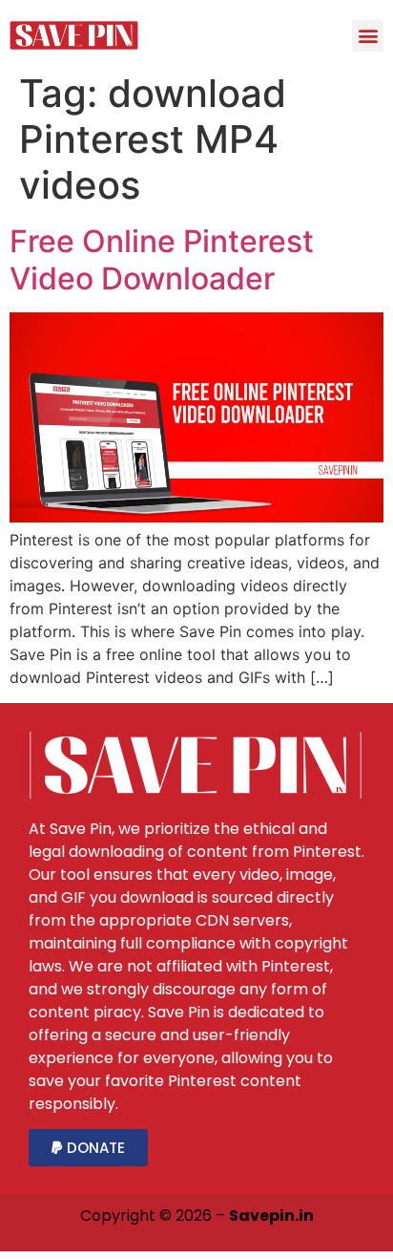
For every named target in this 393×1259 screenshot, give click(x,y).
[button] (367, 36)
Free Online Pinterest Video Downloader (162, 259)
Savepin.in (271, 1216)
